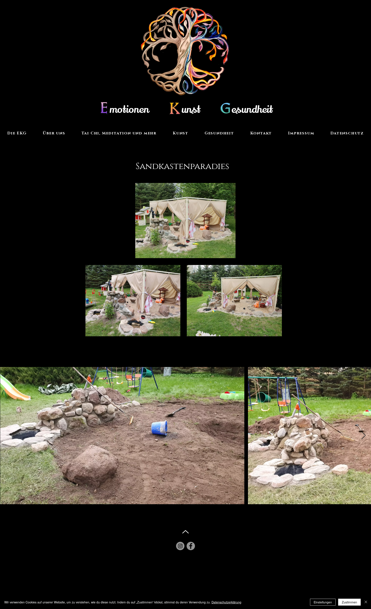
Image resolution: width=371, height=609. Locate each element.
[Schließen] (365, 602)
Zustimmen (349, 602)
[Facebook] (191, 546)
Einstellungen (323, 602)
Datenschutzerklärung (226, 602)
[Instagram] (180, 546)
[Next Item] (363, 435)
